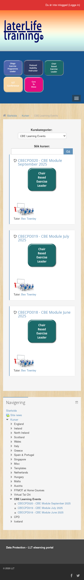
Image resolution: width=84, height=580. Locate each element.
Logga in (74, 5)
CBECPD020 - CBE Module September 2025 (40, 162)
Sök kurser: (42, 146)
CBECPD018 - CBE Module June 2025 (44, 314)
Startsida (11, 410)
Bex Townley (28, 218)
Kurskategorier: (41, 130)
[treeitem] (42, 411)
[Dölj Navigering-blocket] (76, 402)
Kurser (14, 419)
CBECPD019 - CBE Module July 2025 (43, 238)
